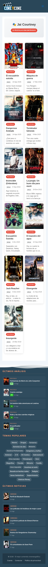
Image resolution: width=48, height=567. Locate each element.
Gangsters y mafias (33, 451)
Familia (39, 463)
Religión (35, 471)
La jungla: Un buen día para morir (33, 183)
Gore (37, 459)
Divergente (31, 288)
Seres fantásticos (17, 475)
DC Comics (25, 455)
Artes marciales (14, 459)
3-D (16, 455)
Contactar (18, 560)
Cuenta (9, 560)
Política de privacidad (33, 560)
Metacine (32, 447)
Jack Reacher (12, 288)
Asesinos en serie (31, 467)
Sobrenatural (38, 455)
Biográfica (10, 463)
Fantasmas (33, 443)
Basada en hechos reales (19, 471)
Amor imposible (15, 467)
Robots (14, 443)
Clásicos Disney (24, 479)
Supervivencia (32, 475)
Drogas (23, 443)
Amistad (8, 455)
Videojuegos (27, 459)
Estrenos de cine (19, 447)
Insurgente (11, 338)
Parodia (20, 463)
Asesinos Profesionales (15, 451)
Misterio (30, 463)
